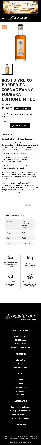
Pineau (20, 383)
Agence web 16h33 (25, 442)
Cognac (21, 379)
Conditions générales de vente (27, 438)
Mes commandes (20, 367)
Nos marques (20, 387)
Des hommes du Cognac (20, 407)
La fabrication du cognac (20, 414)
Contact (20, 395)
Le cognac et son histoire (20, 411)
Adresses (20, 364)
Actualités (20, 391)
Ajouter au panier (20, 126)
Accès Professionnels (20, 418)
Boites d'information (10, 438)
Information (20, 360)
